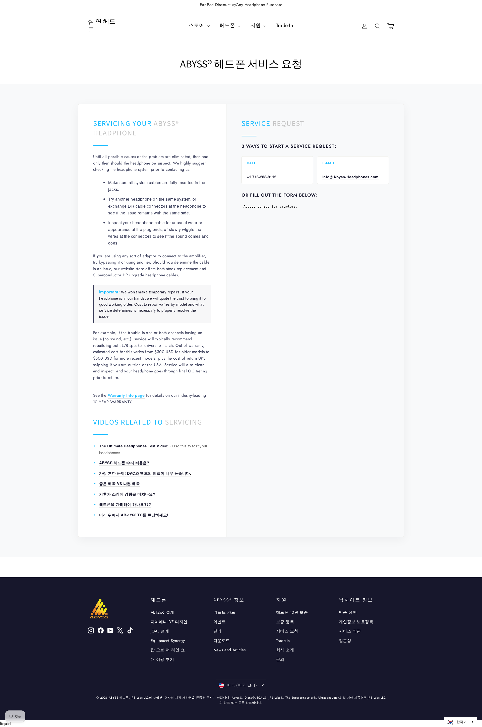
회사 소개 (285, 650)
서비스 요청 (287, 631)
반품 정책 (348, 612)
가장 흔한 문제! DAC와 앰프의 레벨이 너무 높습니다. (145, 473)
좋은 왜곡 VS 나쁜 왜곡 (119, 483)
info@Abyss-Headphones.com (350, 177)
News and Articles (229, 650)
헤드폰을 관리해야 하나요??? (125, 504)
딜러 (217, 631)
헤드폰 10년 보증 (292, 612)
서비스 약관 (350, 631)
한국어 (462, 721)
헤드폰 (228, 25)
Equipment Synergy (168, 640)
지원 (256, 25)
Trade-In (284, 25)
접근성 (345, 640)
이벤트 (219, 622)
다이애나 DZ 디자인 (169, 622)
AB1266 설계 (162, 612)
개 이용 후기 (162, 659)
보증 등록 (285, 622)
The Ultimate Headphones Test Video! (134, 446)
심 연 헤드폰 (101, 25)
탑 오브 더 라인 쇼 (168, 650)
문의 (280, 659)
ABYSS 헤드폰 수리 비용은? (124, 462)
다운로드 (221, 640)
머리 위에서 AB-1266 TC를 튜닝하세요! (133, 515)
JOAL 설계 (160, 631)
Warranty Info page (126, 395)
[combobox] (460, 722)
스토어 (197, 25)
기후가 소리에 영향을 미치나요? (127, 494)
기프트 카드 (224, 612)
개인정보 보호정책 (356, 622)
